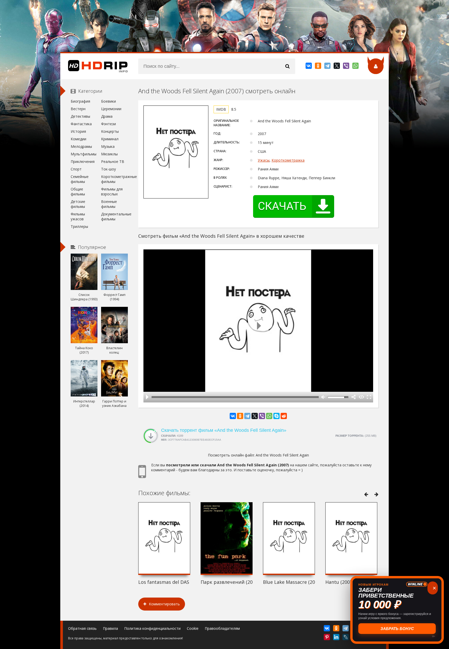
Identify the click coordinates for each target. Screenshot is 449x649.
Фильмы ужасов (78, 216)
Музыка (108, 146)
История (78, 131)
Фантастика (81, 123)
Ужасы (263, 160)
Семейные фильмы (80, 179)
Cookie (193, 628)
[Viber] (346, 67)
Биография (80, 101)
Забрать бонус (397, 628)
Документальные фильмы (114, 216)
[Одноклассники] (318, 67)
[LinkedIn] (336, 638)
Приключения (83, 161)
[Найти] (287, 66)
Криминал (109, 138)
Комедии (78, 138)
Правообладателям (222, 628)
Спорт (76, 169)
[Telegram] (327, 67)
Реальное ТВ (112, 161)
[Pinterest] (327, 638)
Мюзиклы (109, 153)
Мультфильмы (83, 153)
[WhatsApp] (355, 67)
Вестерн (78, 108)
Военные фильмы (109, 204)
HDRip (94, 66)
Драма (107, 116)
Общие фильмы (78, 191)
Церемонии (111, 108)
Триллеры (79, 226)
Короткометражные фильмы (114, 179)
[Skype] (276, 416)
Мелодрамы (81, 146)
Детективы (80, 116)
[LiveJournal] (345, 638)
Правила (110, 628)
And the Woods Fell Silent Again (282, 455)
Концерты (110, 131)
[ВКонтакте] (309, 67)
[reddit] (284, 416)
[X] (337, 67)
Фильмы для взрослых (112, 191)
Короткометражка (288, 160)
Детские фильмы (78, 204)
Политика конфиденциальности (152, 628)
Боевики (108, 101)
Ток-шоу (108, 169)
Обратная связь (82, 628)
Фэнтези (108, 123)
